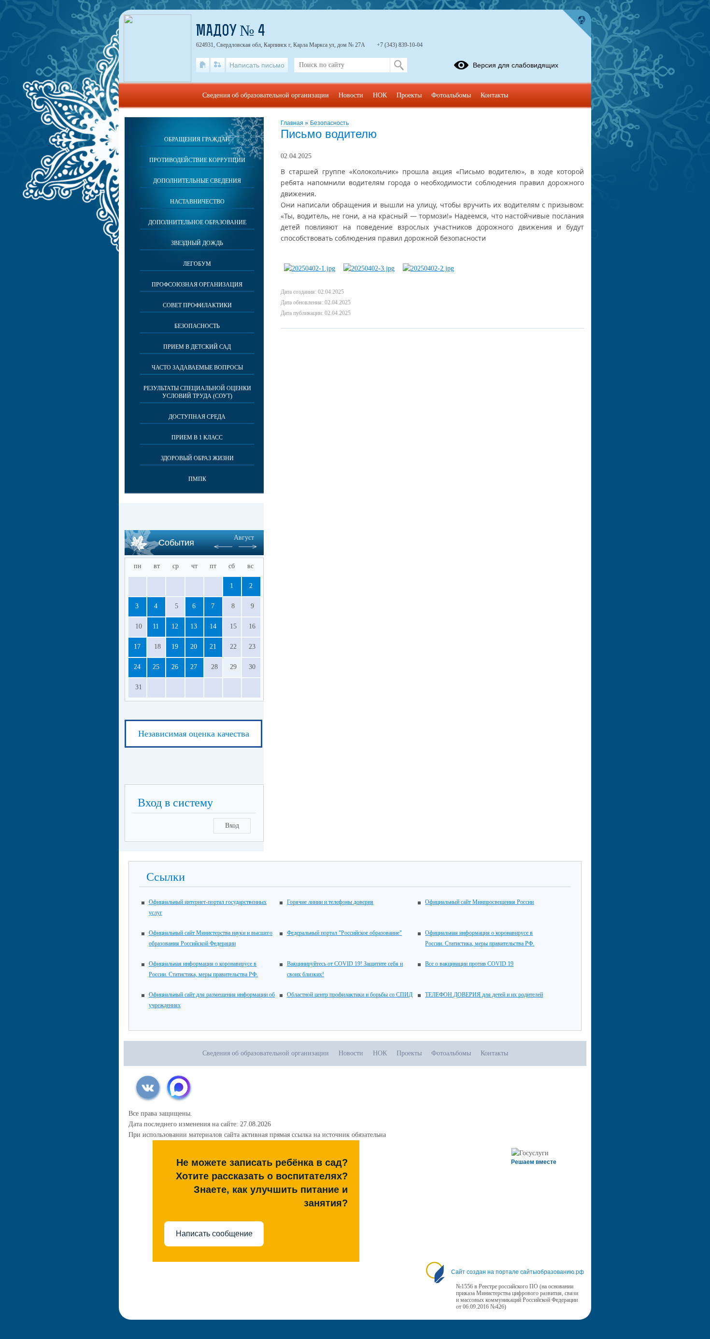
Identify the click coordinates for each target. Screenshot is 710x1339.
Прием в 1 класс (197, 437)
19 (174, 646)
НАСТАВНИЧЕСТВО (197, 201)
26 (174, 666)
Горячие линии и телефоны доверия (330, 902)
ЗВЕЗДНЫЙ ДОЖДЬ (197, 243)
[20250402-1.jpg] (309, 268)
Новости (351, 95)
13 (193, 626)
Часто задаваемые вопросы (197, 367)
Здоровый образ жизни (197, 458)
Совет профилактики (197, 305)
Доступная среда (197, 416)
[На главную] (202, 65)
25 (156, 666)
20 (193, 646)
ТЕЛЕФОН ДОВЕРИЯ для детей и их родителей (484, 994)
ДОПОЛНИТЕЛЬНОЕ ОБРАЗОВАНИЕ (197, 222)
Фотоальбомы (451, 95)
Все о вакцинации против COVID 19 (469, 963)
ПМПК (197, 479)
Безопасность (329, 123)
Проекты (409, 95)
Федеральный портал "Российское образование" (344, 932)
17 (137, 646)
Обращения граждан (197, 139)
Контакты (494, 95)
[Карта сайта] (218, 65)
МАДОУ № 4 (230, 32)
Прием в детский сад (197, 346)
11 (156, 626)
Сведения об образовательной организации (265, 95)
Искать (398, 65)
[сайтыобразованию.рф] (576, 24)
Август (244, 537)
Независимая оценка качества (193, 733)
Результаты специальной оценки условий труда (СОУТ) (197, 392)
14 (213, 626)
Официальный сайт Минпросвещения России (479, 902)
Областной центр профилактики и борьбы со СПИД (349, 994)
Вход (232, 825)
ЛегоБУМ (197, 263)
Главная (293, 123)
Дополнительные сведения (197, 181)
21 (213, 646)
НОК (380, 95)
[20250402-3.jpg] (369, 268)
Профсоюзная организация (197, 284)
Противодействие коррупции (197, 160)
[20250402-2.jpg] (428, 268)
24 (137, 666)
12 (174, 626)
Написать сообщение (214, 1234)
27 (193, 666)
